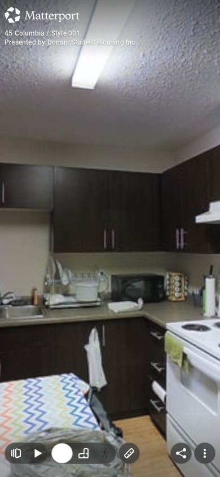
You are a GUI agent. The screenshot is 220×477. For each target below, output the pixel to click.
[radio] (62, 453)
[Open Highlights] (16, 453)
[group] (83, 453)
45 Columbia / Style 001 (43, 33)
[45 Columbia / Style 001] (110, 238)
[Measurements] (129, 453)
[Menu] (204, 453)
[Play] (37, 453)
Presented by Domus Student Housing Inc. (71, 42)
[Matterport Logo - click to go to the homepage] (42, 15)
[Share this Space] (181, 453)
